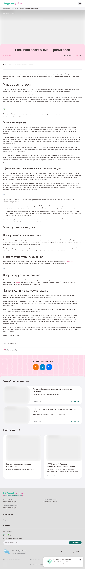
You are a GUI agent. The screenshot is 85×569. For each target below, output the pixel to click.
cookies (63, 564)
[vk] (49, 367)
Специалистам (66, 552)
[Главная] (12, 3)
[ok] (36, 367)
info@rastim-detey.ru (10, 502)
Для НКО (76, 552)
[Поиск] (74, 4)
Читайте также (13, 381)
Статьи (14, 8)
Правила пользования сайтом (11, 560)
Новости (9, 430)
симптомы (69, 261)
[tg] (42, 367)
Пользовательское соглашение (38, 560)
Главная (7, 8)
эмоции (18, 282)
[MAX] (4, 534)
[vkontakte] (9, 534)
